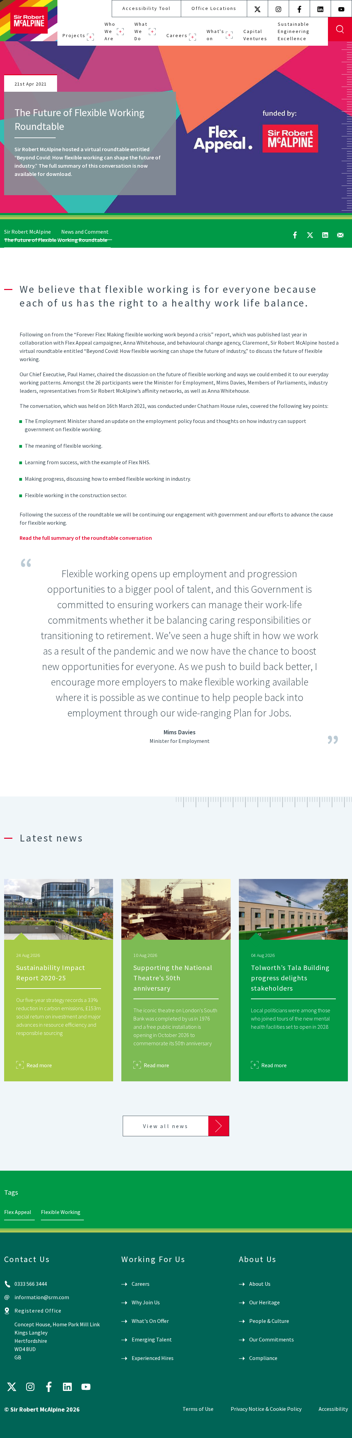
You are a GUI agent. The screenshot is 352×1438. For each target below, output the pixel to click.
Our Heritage (264, 1302)
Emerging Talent (152, 1339)
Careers (177, 35)
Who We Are (110, 31)
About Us (260, 1283)
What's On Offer (150, 1320)
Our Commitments (271, 1339)
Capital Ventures (255, 35)
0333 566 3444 (30, 1283)
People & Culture (269, 1320)
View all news (165, 1126)
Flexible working (60, 1211)
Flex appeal (17, 1211)
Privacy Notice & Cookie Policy (266, 1408)
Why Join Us (146, 1302)
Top (336, 1427)
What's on (215, 35)
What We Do (140, 31)
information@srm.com (41, 1297)
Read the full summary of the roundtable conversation (86, 537)
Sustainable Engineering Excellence (294, 31)
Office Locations (213, 8)
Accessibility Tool (146, 8)
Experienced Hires (153, 1358)
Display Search (340, 29)
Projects (74, 35)
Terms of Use (198, 1408)
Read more (39, 1065)
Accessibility (333, 1408)
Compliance (263, 1358)
